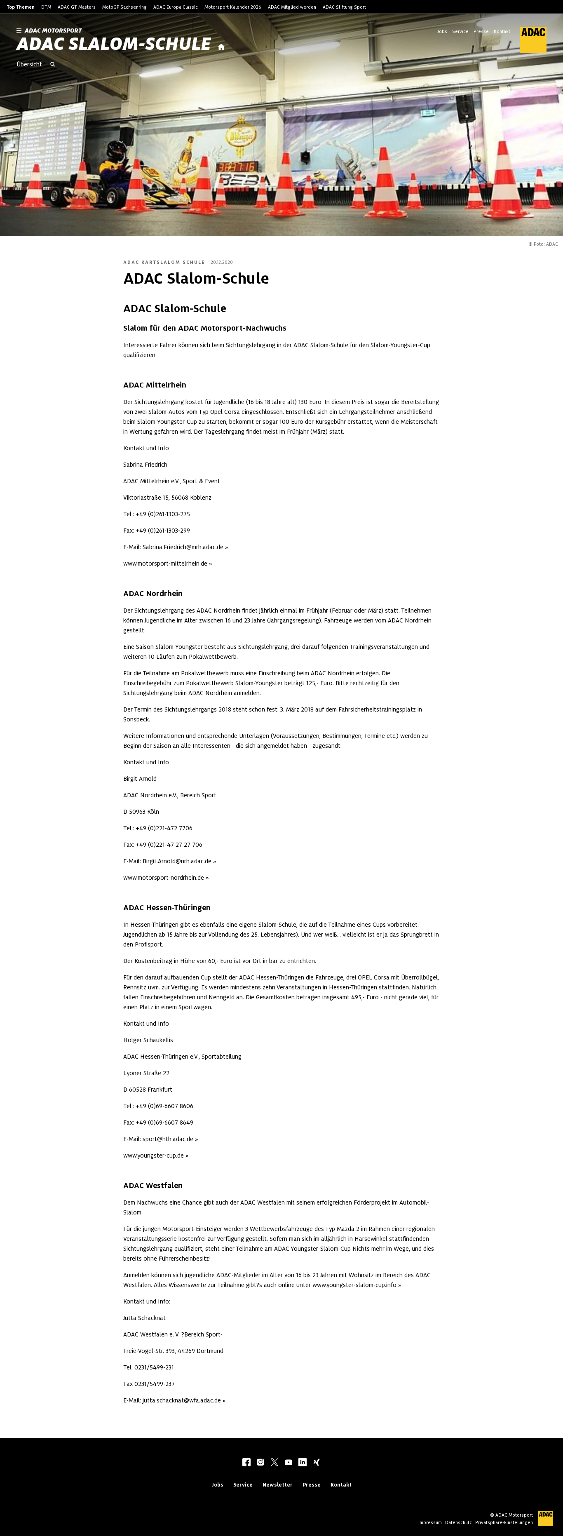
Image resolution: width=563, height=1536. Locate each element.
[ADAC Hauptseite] (528, 40)
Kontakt (502, 31)
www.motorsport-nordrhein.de (163, 877)
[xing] (316, 1463)
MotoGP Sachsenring (124, 7)
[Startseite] (221, 47)
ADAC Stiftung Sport (344, 7)
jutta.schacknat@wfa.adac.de (182, 1400)
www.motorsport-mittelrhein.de (165, 563)
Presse (481, 31)
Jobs (442, 31)
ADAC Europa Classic (175, 7)
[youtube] (288, 1463)
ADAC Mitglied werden (292, 7)
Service (460, 31)
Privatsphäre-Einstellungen (504, 1522)
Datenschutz (458, 1522)
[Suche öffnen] (52, 65)
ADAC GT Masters (77, 7)
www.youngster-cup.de (153, 1155)
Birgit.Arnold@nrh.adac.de (177, 861)
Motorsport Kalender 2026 (232, 7)
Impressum (430, 1522)
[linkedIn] (302, 1463)
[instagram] (260, 1463)
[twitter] (274, 1463)
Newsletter (278, 1484)
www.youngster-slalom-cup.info (354, 1285)
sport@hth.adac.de (168, 1139)
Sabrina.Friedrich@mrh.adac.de (183, 547)
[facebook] (246, 1463)
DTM (46, 7)
